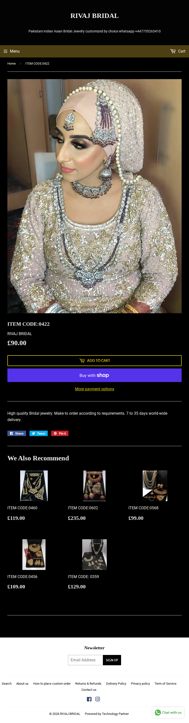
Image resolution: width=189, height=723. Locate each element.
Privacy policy (140, 683)
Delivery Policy (116, 683)
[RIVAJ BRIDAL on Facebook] (89, 699)
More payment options (94, 389)
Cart (181, 51)
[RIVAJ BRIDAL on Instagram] (97, 699)
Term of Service (165, 683)
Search (7, 683)
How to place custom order (52, 683)
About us (22, 683)
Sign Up (112, 660)
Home (11, 63)
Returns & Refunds (88, 683)
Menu (15, 51)
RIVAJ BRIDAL (94, 15)
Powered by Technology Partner (107, 714)
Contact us (88, 690)
